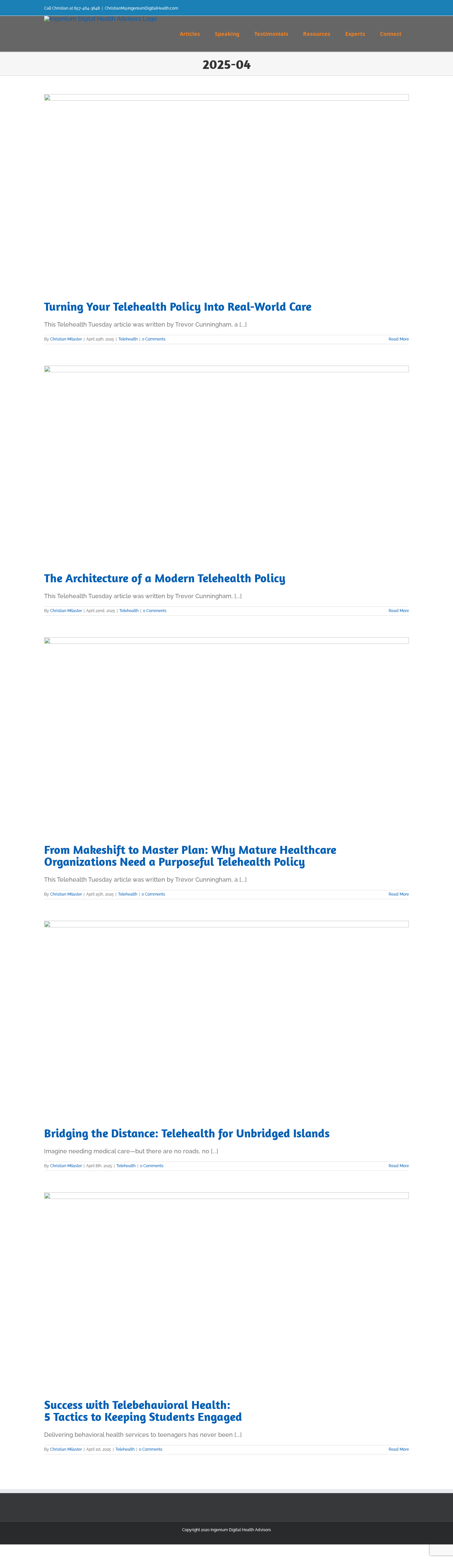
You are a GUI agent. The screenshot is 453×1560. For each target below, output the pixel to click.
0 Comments (153, 339)
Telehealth (128, 339)
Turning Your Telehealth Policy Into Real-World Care (177, 306)
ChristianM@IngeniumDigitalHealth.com (141, 8)
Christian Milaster (66, 339)
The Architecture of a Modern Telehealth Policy (165, 577)
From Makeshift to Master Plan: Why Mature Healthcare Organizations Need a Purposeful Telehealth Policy (190, 855)
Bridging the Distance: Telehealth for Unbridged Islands (187, 1132)
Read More (399, 339)
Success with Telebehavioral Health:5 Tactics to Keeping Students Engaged (143, 1410)
